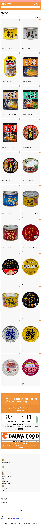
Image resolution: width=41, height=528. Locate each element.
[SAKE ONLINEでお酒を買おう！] (20, 418)
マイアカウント (3, 505)
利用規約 (29, 523)
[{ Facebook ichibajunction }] (23, 510)
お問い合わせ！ (20, 447)
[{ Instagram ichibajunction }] (21, 510)
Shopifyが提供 (34, 523)
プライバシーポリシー (12, 523)
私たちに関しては (3, 499)
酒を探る (20, 429)
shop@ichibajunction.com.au (5, 502)
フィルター (5, 17)
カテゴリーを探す (20, 410)
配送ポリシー (20, 523)
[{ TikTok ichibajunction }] (24, 510)
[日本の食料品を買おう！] (20, 399)
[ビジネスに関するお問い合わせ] (20, 437)
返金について (25, 523)
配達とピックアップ (4, 498)
